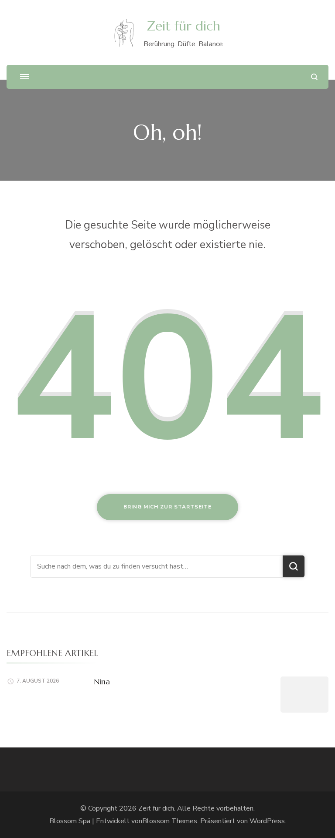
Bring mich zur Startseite (167, 506)
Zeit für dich (183, 26)
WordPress (267, 821)
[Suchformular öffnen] (314, 77)
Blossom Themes (169, 821)
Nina (102, 681)
